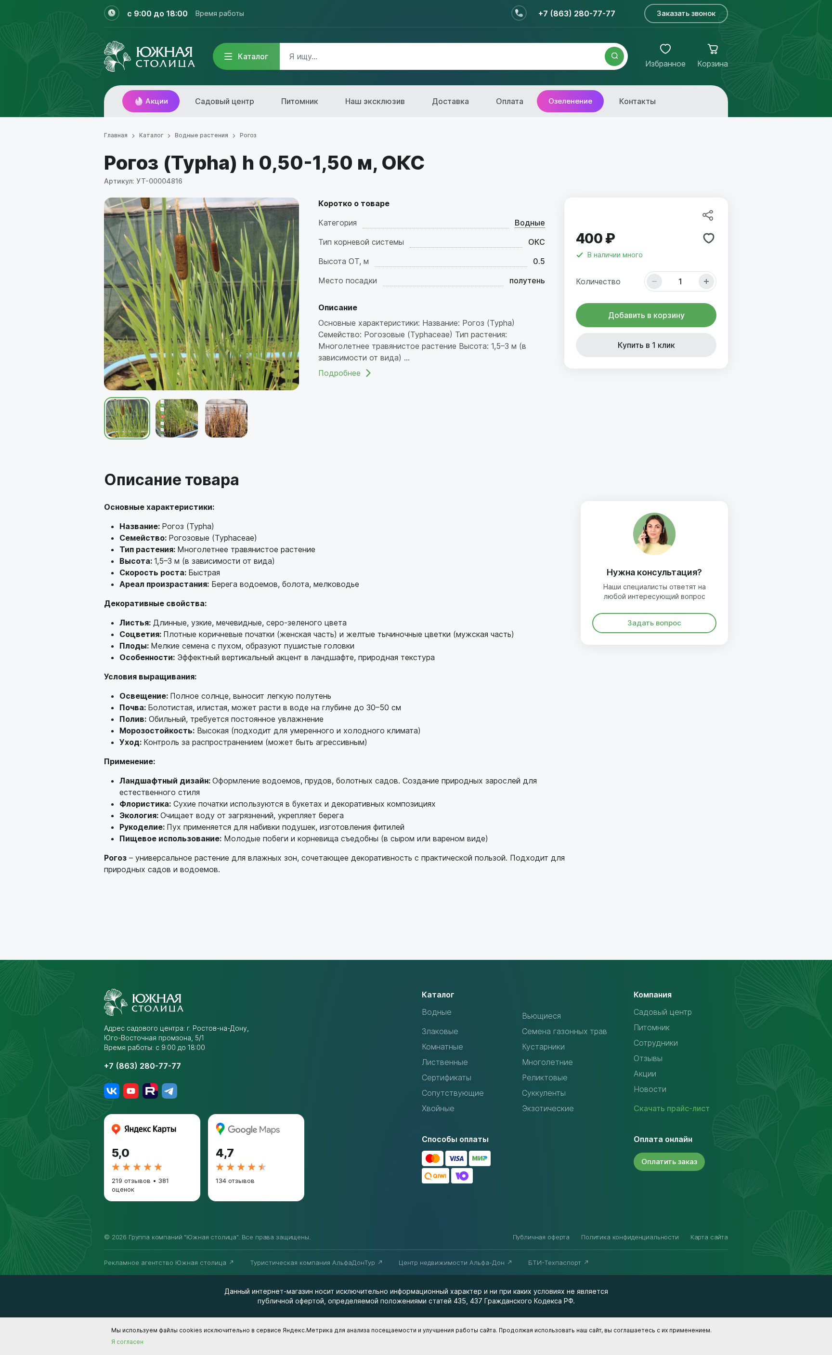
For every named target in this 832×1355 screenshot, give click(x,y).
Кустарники (543, 1046)
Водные (530, 222)
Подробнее (339, 373)
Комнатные (442, 1046)
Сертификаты (446, 1077)
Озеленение (570, 101)
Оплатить (669, 1161)
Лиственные (445, 1062)
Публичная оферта (541, 1237)
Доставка (450, 101)
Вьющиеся (541, 1016)
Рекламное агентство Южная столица (166, 1262)
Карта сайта (709, 1237)
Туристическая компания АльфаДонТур (313, 1262)
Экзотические (548, 1108)
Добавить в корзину (646, 315)
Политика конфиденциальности (630, 1237)
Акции (156, 101)
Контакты (637, 101)
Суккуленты (544, 1093)
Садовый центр (224, 101)
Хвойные (438, 1108)
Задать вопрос (654, 622)
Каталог (253, 56)
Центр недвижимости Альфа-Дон (453, 1262)
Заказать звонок (686, 13)
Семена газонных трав (564, 1031)
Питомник (299, 101)
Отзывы (648, 1058)
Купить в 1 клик (646, 345)
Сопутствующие (453, 1093)
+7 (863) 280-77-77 (576, 13)
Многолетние (547, 1062)
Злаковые (440, 1031)
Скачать (672, 1108)
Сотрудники (656, 1043)
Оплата (509, 101)
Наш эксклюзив (375, 101)
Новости (650, 1089)
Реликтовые (545, 1077)
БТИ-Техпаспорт (555, 1262)
